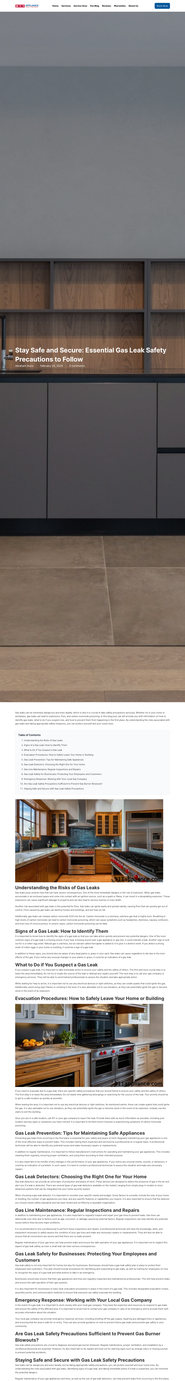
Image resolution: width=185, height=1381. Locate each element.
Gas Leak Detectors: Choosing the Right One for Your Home (54, 764)
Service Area (80, 5)
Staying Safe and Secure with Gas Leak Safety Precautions (54, 788)
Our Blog (94, 5)
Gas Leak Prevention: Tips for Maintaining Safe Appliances (54, 759)
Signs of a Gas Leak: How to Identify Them (45, 745)
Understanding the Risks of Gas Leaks (43, 740)
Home (55, 5)
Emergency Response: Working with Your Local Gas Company (55, 779)
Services (66, 5)
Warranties (120, 5)
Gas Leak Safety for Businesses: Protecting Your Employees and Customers (62, 774)
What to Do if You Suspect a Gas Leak (43, 750)
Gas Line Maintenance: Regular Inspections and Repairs (52, 769)
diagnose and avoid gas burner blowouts (78, 1345)
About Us (133, 5)
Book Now (162, 5)
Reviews (106, 5)
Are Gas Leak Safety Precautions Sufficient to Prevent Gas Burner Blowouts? (63, 783)
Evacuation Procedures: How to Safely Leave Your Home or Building (58, 754)
